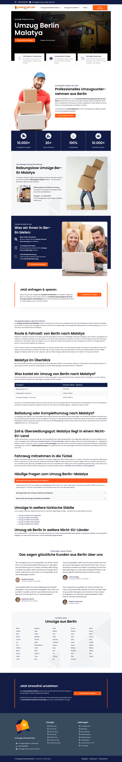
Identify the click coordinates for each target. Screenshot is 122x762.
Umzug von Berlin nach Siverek (29, 520)
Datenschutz (103, 759)
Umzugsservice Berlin (71, 8)
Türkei (76, 439)
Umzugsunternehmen (25, 738)
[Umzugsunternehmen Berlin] (25, 7)
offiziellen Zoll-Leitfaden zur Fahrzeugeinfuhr (80, 466)
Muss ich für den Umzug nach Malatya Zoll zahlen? (33, 498)
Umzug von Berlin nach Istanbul (29, 522)
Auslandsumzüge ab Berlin (53, 535)
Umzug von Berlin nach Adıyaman (30, 515)
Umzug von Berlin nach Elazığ (28, 518)
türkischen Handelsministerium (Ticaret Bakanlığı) (47, 441)
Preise (85, 8)
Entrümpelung (58, 421)
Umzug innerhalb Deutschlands (70, 533)
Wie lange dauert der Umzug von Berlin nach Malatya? (34, 493)
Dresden (69, 337)
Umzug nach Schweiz (88, 533)
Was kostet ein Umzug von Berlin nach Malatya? (32, 481)
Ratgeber (85, 759)
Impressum (93, 759)
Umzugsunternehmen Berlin (50, 8)
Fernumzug (94, 325)
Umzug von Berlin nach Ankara (29, 524)
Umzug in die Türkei (74, 325)
